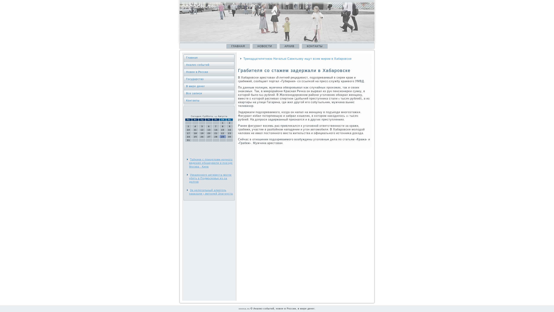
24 (188, 137)
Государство (195, 79)
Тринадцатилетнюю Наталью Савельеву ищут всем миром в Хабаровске (297, 59)
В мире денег (195, 86)
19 (202, 133)
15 (222, 130)
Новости (265, 46)
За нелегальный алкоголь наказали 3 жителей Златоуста (211, 192)
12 (202, 130)
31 (188, 140)
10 (188, 130)
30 (229, 137)
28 (215, 137)
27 (209, 137)
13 (209, 130)
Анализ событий (197, 65)
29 (222, 137)
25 (195, 137)
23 (229, 133)
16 (229, 130)
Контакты (315, 46)
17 (188, 133)
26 (202, 137)
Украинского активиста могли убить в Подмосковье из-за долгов (210, 178)
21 (215, 133)
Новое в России (197, 72)
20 (209, 133)
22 (222, 133)
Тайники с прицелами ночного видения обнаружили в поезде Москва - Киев (211, 163)
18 (195, 133)
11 (195, 130)
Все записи (194, 93)
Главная (238, 46)
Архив (289, 46)
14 (215, 130)
